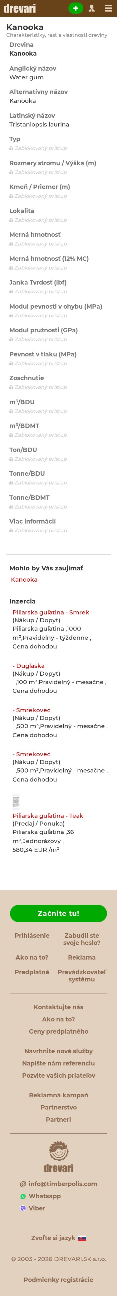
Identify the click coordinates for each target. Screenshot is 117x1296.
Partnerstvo (59, 1107)
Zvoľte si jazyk (53, 1238)
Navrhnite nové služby (58, 1051)
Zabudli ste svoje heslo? (81, 939)
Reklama (82, 957)
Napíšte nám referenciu (58, 1063)
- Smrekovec (31, 710)
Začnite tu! (58, 913)
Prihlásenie (32, 935)
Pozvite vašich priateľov (58, 1075)
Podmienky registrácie (58, 1280)
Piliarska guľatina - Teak (47, 815)
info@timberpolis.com (63, 1184)
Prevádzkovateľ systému (82, 976)
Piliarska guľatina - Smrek (50, 612)
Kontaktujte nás (58, 1007)
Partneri (58, 1119)
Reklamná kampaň (58, 1095)
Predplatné (32, 972)
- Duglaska (28, 665)
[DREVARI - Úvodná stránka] (19, 8)
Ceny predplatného (58, 1031)
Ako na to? (32, 957)
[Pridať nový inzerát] (75, 8)
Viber (37, 1208)
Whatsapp (45, 1196)
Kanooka (24, 579)
